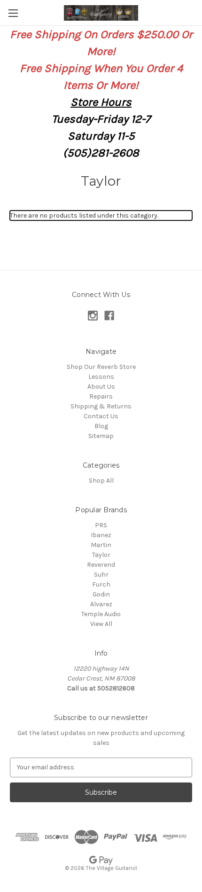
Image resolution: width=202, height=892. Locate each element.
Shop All (101, 481)
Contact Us (101, 416)
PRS (101, 525)
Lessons (101, 377)
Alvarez (101, 604)
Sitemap (101, 436)
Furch (101, 584)
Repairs (101, 396)
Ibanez (101, 535)
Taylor (101, 555)
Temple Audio (101, 614)
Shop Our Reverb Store (101, 367)
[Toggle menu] (13, 13)
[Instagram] (93, 316)
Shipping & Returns (101, 406)
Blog (101, 426)
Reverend (101, 565)
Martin (101, 545)
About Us (101, 387)
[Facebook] (109, 316)
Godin (101, 594)
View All (101, 624)
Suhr (101, 575)
